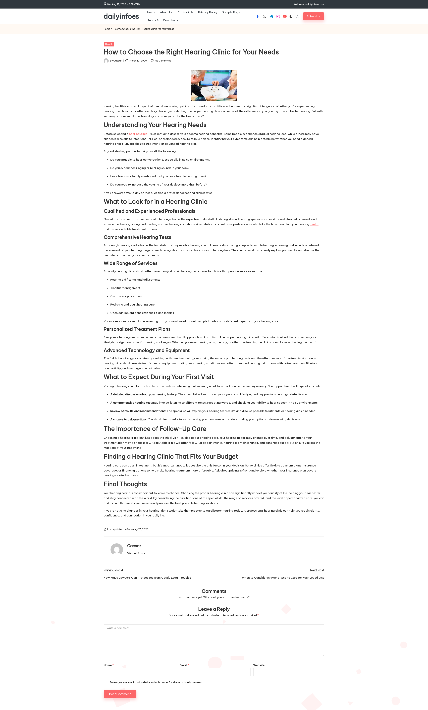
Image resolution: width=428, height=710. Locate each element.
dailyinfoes (121, 16)
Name (109, 665)
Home (107, 28)
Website (258, 665)
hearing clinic (138, 134)
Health (109, 44)
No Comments (163, 60)
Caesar (134, 545)
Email (184, 665)
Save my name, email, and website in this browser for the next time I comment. (156, 682)
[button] (313, 16)
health (314, 224)
